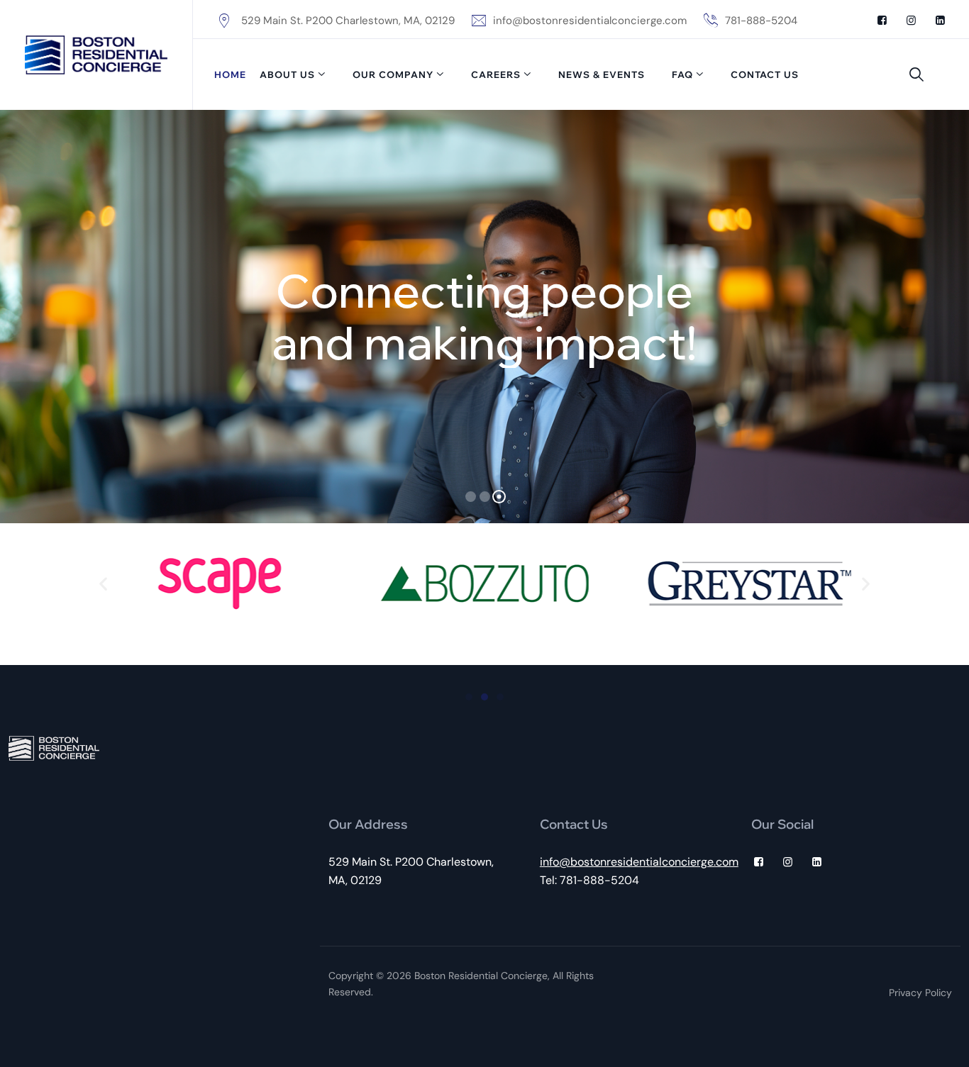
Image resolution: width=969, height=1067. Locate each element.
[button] (103, 584)
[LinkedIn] (940, 20)
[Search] (916, 74)
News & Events (601, 74)
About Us (287, 74)
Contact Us (765, 74)
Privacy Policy (920, 992)
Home (230, 74)
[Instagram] (911, 20)
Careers (496, 74)
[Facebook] (882, 20)
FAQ (682, 74)
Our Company (393, 74)
